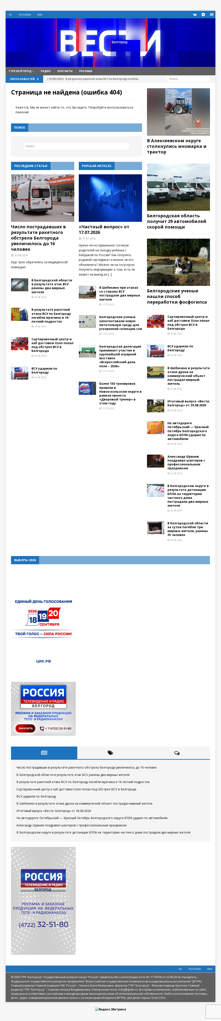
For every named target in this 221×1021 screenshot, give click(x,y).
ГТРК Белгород (20, 71)
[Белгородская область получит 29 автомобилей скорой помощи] (178, 187)
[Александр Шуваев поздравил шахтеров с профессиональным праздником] (155, 461)
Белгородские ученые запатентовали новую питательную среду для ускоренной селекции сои (120, 323)
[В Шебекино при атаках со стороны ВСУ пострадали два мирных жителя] (87, 292)
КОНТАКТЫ (65, 71)
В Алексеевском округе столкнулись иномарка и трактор (177, 146)
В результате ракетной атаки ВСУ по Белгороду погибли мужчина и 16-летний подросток (51, 315)
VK (10, 14)
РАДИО (46, 71)
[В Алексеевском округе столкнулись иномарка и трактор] (178, 112)
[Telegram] (203, 14)
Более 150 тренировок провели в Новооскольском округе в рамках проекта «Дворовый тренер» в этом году (120, 393)
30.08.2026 (21, 255)
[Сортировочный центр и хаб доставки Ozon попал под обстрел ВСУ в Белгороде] (19, 343)
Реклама (85, 71)
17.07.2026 (89, 238)
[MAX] (211, 14)
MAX (39, 14)
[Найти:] (188, 79)
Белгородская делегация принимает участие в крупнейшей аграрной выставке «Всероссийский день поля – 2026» (120, 356)
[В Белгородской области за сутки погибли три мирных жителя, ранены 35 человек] (155, 527)
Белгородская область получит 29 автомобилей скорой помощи (176, 221)
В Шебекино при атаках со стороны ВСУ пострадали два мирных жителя (119, 293)
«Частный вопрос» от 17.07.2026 (104, 229)
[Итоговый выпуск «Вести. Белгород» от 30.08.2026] (155, 405)
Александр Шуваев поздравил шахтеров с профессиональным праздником (186, 462)
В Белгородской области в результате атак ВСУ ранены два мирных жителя (52, 286)
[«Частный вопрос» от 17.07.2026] (110, 198)
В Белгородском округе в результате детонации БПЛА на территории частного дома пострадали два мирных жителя (188, 495)
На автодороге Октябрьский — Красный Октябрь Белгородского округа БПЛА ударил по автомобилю (188, 431)
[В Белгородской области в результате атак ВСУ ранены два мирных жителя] (19, 284)
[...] (110, 274)
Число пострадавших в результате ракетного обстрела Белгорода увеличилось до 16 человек (38, 238)
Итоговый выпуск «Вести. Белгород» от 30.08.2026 (188, 403)
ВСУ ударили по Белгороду (44, 370)
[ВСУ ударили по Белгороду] (19, 373)
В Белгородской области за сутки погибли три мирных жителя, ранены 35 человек (187, 529)
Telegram (24, 14)
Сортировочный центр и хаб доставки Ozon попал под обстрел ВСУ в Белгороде (52, 345)
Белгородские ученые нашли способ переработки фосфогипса (177, 296)
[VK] (195, 14)
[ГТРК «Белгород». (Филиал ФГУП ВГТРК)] (111, 64)
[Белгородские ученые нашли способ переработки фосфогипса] (178, 262)
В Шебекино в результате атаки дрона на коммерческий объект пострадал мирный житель (188, 376)
